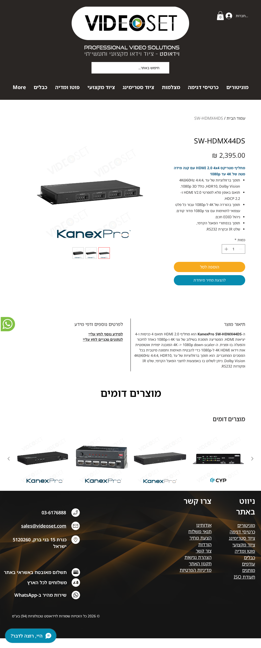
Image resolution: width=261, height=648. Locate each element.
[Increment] (226, 248)
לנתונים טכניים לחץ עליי (103, 339)
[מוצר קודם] (252, 459)
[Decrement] (241, 248)
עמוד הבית (236, 118)
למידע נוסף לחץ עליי (105, 334)
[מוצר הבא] (9, 459)
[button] (220, 15)
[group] (130, 463)
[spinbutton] (233, 248)
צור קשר (204, 551)
